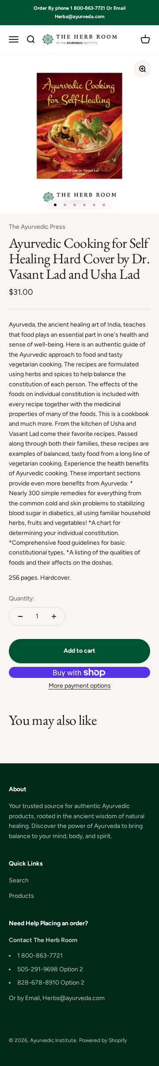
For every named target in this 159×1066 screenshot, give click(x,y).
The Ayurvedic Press (37, 227)
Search (19, 880)
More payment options (80, 685)
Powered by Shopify (103, 1040)
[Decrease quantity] (20, 616)
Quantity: (21, 598)
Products (21, 896)
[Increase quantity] (54, 616)
